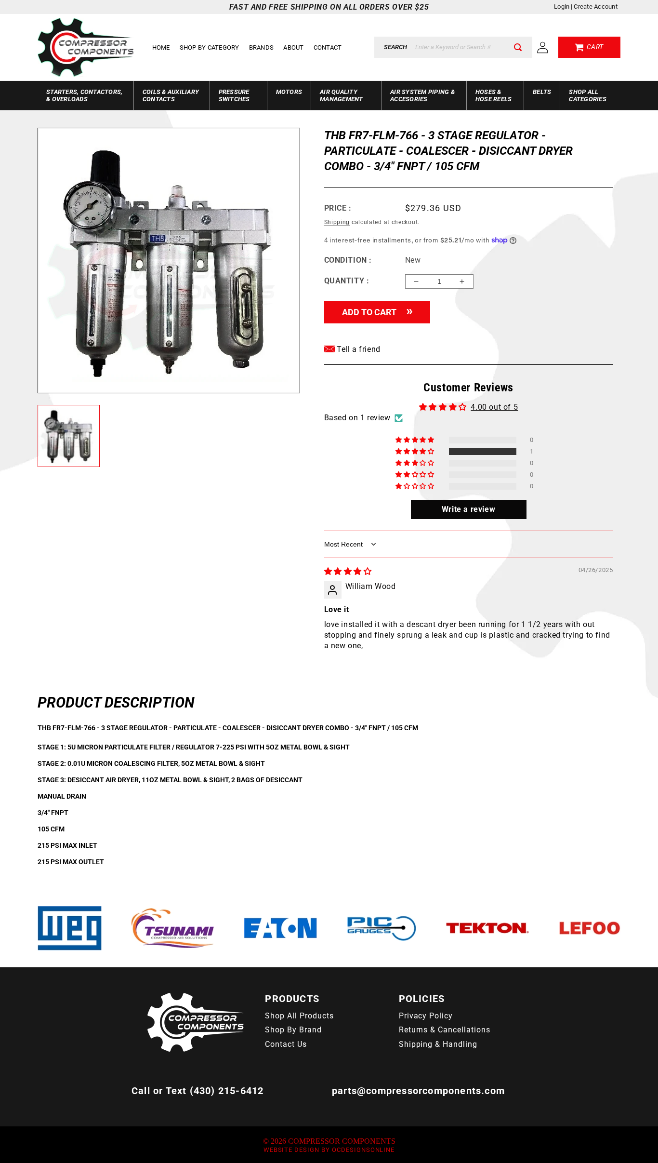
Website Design (291, 1149)
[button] (415, 451)
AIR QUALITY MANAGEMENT (341, 95)
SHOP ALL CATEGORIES (587, 95)
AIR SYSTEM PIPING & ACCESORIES (422, 95)
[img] (348, 571)
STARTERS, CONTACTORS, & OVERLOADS (84, 95)
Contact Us (286, 1044)
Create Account (596, 6)
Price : (338, 208)
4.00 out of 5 (494, 407)
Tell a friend (358, 349)
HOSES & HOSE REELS (493, 95)
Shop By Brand (293, 1029)
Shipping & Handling (438, 1044)
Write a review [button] (468, 509)
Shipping (337, 222)
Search (395, 47)
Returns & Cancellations (444, 1029)
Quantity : (346, 280)
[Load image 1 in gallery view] (69, 436)
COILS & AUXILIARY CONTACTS (171, 95)
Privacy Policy (426, 1015)
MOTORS (289, 91)
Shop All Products (299, 1015)
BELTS (542, 91)
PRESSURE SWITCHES (234, 95)
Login (561, 6)
